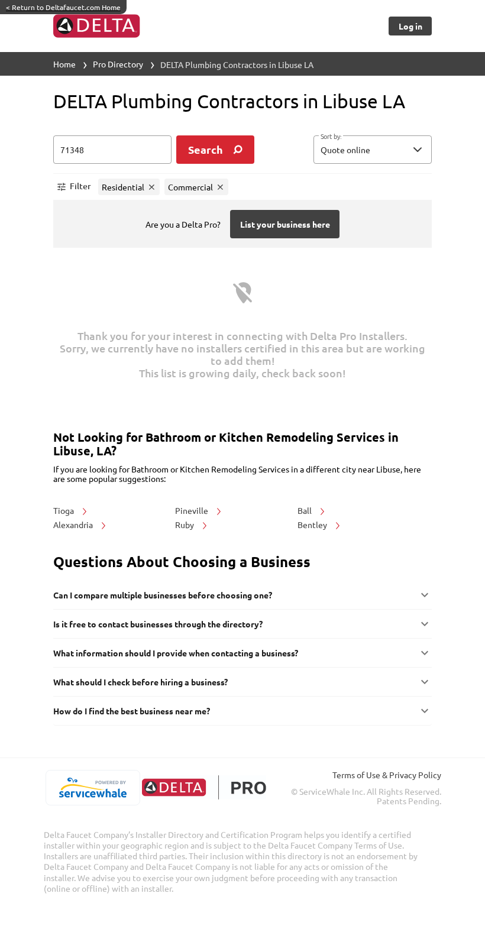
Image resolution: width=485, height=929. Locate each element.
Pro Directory (118, 64)
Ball (305, 510)
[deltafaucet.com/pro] (203, 787)
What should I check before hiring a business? (140, 681)
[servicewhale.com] (92, 787)
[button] (372, 149)
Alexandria (74, 524)
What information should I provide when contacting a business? (175, 653)
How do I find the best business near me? (131, 710)
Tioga (64, 510)
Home (64, 64)
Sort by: (331, 136)
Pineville (192, 510)
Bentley (313, 524)
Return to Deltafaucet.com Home (63, 7)
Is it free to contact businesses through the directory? (158, 624)
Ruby (185, 524)
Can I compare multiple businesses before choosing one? (162, 595)
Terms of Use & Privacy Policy (386, 774)
